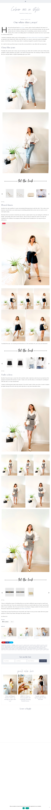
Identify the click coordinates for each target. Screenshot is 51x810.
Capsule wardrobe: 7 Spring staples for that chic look (40, 697)
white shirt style (31, 649)
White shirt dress (22, 649)
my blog (22, 27)
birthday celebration (25, 608)
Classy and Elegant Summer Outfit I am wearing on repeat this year (10, 698)
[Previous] (2, 194)
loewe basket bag (32, 647)
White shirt (14, 649)
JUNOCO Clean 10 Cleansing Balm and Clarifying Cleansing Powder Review (25, 698)
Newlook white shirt (6, 648)
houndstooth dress (17, 645)
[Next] (49, 194)
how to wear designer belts (20, 647)
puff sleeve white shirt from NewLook (35, 37)
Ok (23, 808)
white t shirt (39, 649)
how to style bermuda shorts (35, 646)
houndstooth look (27, 645)
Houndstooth (8, 645)
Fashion (22, 19)
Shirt (13, 648)
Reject (27, 808)
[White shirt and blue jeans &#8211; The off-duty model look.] (25, 632)
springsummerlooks (33, 648)
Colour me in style (25, 10)
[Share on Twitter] (11, 642)
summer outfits (42, 648)
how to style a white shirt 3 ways (19, 646)
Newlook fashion (41, 647)
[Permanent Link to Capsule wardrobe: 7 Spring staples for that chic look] (40, 694)
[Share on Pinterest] (3, 642)
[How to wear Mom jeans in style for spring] (41, 632)
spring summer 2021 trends (21, 648)
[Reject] (49, 807)
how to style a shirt (38, 645)
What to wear (7, 649)
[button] (25, 1)
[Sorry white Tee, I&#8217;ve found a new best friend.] (8, 632)
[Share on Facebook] (7, 642)
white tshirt (46, 649)
